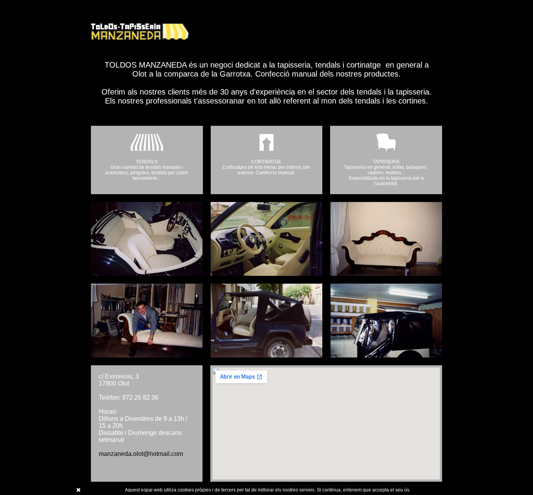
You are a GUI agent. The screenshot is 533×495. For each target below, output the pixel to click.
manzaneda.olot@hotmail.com (141, 453)
